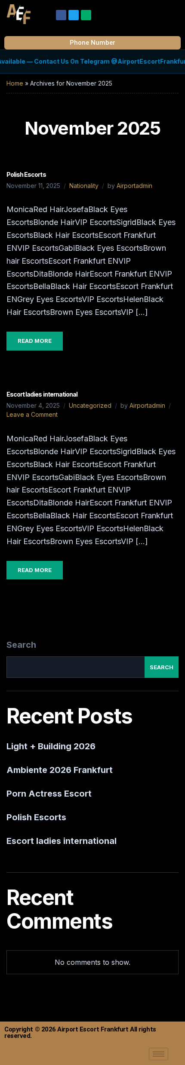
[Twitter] (73, 15)
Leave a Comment (32, 414)
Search (21, 645)
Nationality (84, 185)
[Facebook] (61, 15)
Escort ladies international (41, 394)
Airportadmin (134, 185)
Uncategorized (90, 405)
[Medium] (86, 15)
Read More (35, 340)
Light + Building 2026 (51, 746)
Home (14, 83)
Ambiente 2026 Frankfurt (59, 770)
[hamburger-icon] (158, 1054)
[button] (174, 12)
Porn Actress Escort (49, 793)
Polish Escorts (26, 174)
